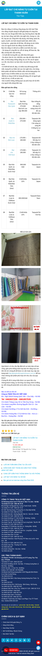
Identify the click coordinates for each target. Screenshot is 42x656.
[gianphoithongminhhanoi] (29, 640)
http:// (10, 373)
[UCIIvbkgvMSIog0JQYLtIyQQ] (8, 640)
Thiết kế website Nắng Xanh (25, 653)
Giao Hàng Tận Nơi (8, 628)
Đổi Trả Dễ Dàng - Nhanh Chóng (12, 631)
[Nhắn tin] (38, 642)
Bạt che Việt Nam (11, 152)
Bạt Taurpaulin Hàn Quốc (11, 104)
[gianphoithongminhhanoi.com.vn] (3, 640)
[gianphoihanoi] (24, 640)
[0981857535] (38, 648)
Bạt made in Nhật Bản (11, 121)
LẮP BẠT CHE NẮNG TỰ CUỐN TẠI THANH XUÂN (19, 23)
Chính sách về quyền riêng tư (12, 622)
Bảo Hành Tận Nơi (8, 634)
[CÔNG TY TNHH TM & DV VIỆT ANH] (3, 3)
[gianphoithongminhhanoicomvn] (20, 640)
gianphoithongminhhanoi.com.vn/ (23, 373)
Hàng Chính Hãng (8, 625)
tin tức (20, 16)
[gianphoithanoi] (12, 640)
